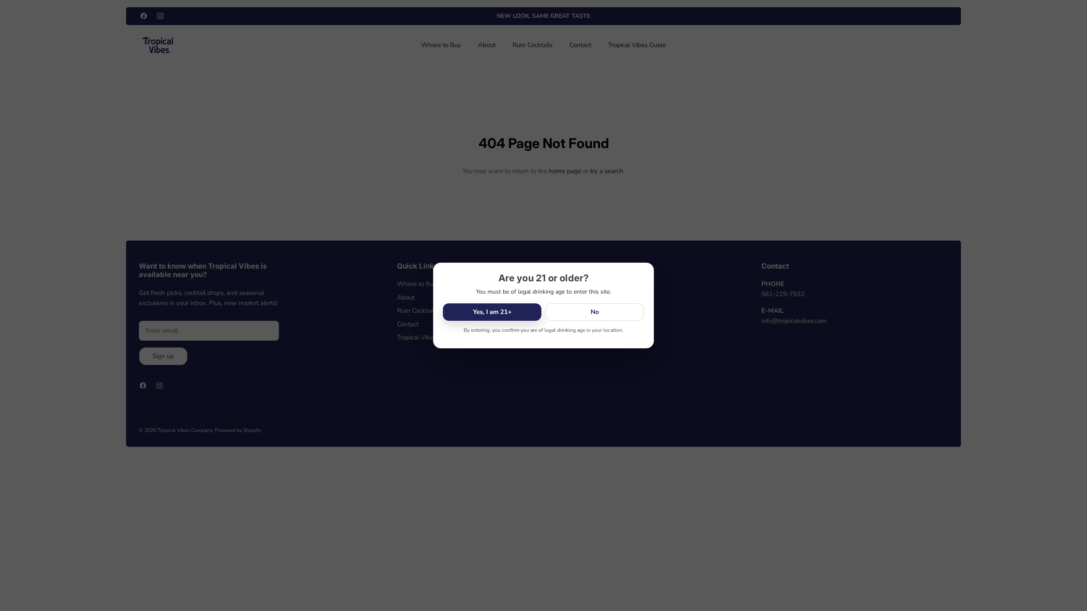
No (595, 312)
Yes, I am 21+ (492, 312)
